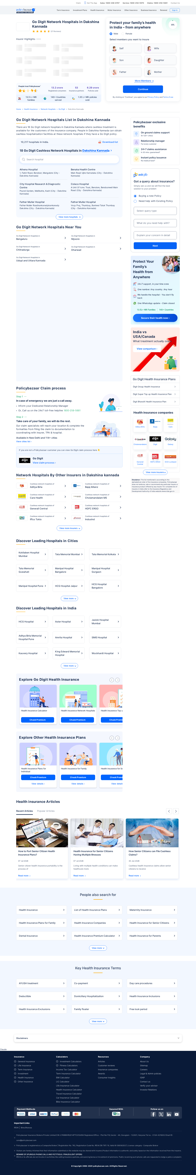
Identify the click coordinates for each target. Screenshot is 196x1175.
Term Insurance (25, 1069)
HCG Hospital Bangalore (99, 586)
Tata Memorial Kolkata (104, 554)
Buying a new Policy (150, 195)
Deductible (25, 996)
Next (155, 245)
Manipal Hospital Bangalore (64, 570)
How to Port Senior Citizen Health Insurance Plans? (36, 853)
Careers (143, 1069)
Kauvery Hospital (28, 653)
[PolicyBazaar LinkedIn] (169, 1114)
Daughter (159, 60)
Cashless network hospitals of (42, 485)
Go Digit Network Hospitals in (28, 237)
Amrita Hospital (63, 637)
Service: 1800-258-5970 (133, 3)
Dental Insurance (28, 935)
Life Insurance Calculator (67, 1085)
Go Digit (62, 109)
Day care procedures (141, 983)
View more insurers (68, 528)
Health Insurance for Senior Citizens (118, 768)
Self (121, 48)
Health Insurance (31, 109)
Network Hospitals (48, 109)
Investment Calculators (70, 1061)
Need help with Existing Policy (156, 201)
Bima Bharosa (26, 1128)
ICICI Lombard (170, 462)
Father (122, 71)
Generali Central (140, 463)
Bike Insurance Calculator (68, 1101)
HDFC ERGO (155, 462)
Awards (101, 1073)
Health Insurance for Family (74, 768)
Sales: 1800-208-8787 (110, 3)
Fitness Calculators (68, 1065)
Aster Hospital (63, 621)
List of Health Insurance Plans (90, 909)
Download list (110, 142)
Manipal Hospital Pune (31, 585)
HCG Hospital (26, 621)
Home (18, 109)
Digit (155, 444)
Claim (78, 3)
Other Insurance (25, 1081)
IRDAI (16, 1128)
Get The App (92, 3)
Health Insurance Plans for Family (37, 922)
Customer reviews (106, 1065)
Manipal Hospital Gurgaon (101, 570)
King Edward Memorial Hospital (67, 653)
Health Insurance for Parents (145, 935)
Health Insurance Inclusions (145, 996)
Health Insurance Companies (90, 922)
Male (116, 33)
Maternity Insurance (141, 909)
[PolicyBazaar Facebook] (153, 1114)
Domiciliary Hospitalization (89, 996)
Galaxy (170, 444)
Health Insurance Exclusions (34, 1009)
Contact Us (175, 3)
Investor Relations (148, 1089)
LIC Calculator (62, 1081)
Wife (156, 48)
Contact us (145, 1081)
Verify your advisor (149, 1085)
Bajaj (155, 427)
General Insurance (26, 1061)
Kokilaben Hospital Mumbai (29, 554)
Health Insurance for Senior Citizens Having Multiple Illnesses (93, 853)
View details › (38, 783)
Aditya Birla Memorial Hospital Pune (30, 637)
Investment (23, 1073)
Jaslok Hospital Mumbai (100, 621)
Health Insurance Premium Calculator (94, 935)
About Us (144, 1061)
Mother (158, 71)
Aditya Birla (140, 427)
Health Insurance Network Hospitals (78, 710)
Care (170, 427)
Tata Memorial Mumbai (67, 554)
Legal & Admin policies (150, 1073)
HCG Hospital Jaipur (66, 585)
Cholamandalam (140, 444)
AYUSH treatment (28, 983)
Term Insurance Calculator (68, 1073)
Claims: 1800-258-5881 (157, 3)
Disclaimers (22, 1038)
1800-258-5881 (72, 410)
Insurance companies (108, 1069)
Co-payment (81, 983)
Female (129, 33)
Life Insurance (24, 1065)
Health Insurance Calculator (34, 710)
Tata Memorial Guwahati (26, 570)
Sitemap (144, 1065)
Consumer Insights (106, 1077)
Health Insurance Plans (32, 768)
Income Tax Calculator (66, 1069)
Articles (101, 1061)
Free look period (138, 1009)
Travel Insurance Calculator (69, 1093)
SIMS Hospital (99, 637)
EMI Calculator (63, 1077)
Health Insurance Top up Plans (115, 710)
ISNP (142, 1077)
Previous (169, 811)
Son (121, 60)
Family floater (81, 1009)
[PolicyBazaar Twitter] (161, 1114)
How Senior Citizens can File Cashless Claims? (150, 853)
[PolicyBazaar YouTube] (176, 1114)
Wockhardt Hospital (102, 653)
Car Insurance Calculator (67, 1097)
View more (69, 598)
